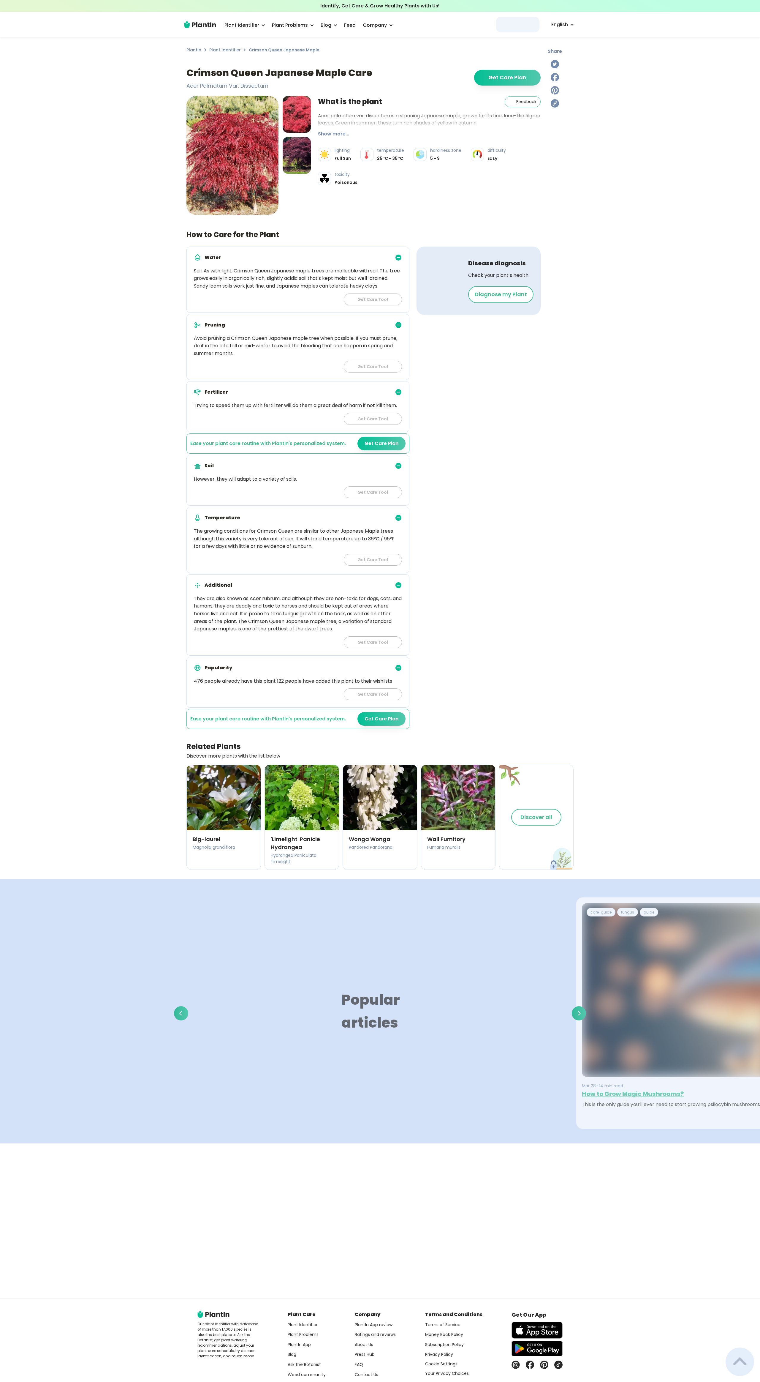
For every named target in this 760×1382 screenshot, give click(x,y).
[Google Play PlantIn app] (537, 1348)
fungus (627, 912)
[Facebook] (555, 77)
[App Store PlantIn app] (537, 1330)
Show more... (333, 133)
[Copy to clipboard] (555, 103)
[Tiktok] (558, 1365)
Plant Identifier (225, 50)
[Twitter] (555, 64)
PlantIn (193, 50)
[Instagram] (516, 1365)
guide (649, 912)
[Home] (200, 24)
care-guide (601, 912)
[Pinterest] (555, 90)
